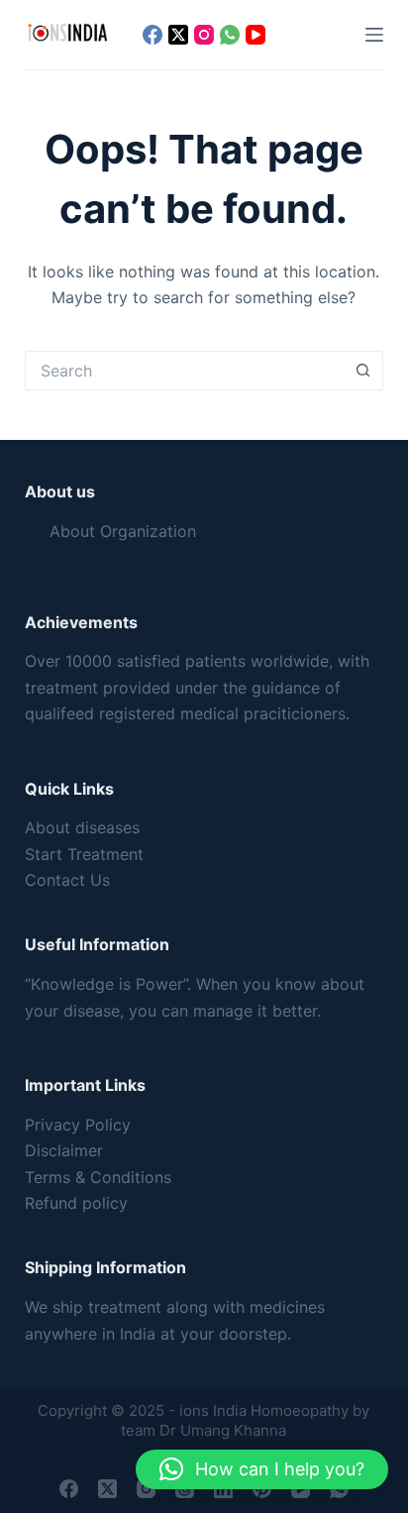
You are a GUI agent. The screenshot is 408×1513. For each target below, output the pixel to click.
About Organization (123, 531)
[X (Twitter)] (178, 35)
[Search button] (363, 370)
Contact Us (67, 880)
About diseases (82, 827)
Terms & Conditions (98, 1177)
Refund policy (76, 1203)
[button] (262, 1469)
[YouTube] (255, 35)
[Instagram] (204, 35)
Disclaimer (64, 1150)
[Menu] (374, 35)
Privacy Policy (78, 1125)
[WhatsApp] (230, 35)
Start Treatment (84, 854)
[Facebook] (152, 35)
